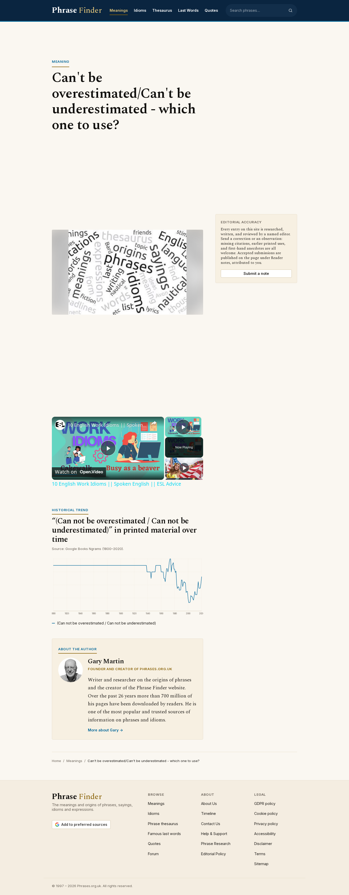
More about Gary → (105, 730)
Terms (259, 854)
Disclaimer (263, 843)
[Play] (184, 468)
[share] (153, 422)
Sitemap (261, 864)
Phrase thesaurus (163, 824)
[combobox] (257, 10)
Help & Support (214, 833)
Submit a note (256, 273)
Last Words (188, 10)
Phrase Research (215, 843)
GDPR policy (264, 803)
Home (56, 761)
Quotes (211, 10)
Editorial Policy (213, 854)
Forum (153, 854)
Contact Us (210, 824)
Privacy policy (266, 824)
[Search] (290, 10)
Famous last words (164, 833)
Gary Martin (106, 661)
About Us (209, 803)
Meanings (119, 10)
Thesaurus (162, 10)
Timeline (208, 813)
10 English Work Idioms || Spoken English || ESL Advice (107, 425)
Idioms (140, 10)
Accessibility (265, 833)
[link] (60, 425)
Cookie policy (266, 813)
